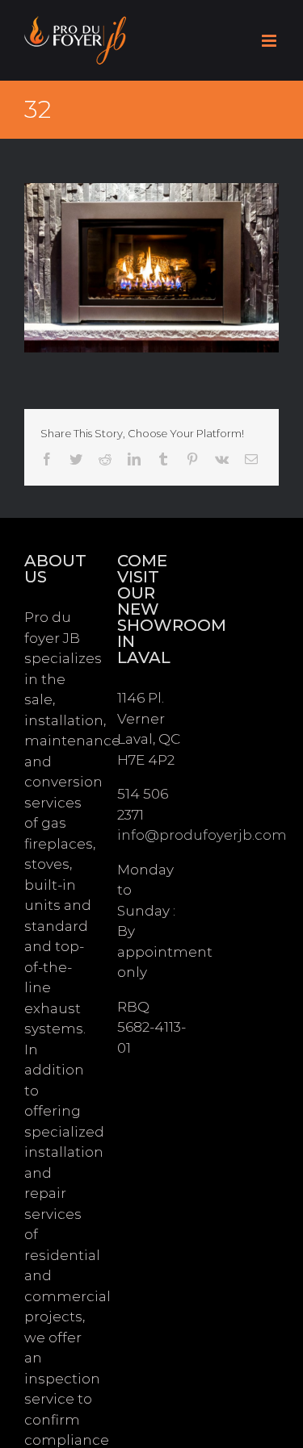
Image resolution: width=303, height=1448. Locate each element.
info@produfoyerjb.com (202, 835)
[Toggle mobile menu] (270, 40)
